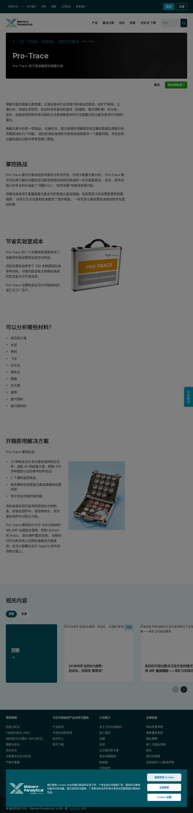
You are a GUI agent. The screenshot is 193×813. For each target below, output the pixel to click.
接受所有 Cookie (164, 777)
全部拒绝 (164, 787)
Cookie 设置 (164, 797)
